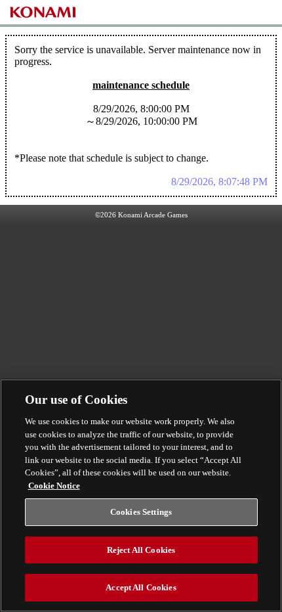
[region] (141, 495)
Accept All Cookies (141, 587)
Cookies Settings (141, 512)
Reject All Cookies (141, 550)
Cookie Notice (54, 486)
